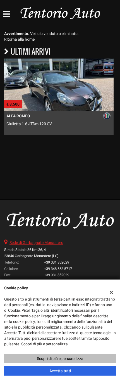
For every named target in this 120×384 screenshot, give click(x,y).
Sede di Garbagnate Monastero (36, 242)
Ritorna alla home (19, 39)
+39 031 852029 (56, 262)
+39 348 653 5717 (58, 269)
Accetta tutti (60, 371)
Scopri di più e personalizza (60, 358)
